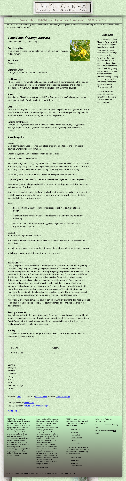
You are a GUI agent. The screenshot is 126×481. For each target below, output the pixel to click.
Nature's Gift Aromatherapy (36, 406)
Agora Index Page (28, 20)
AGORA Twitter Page (97, 20)
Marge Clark (29, 403)
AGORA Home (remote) (75, 20)
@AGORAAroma (101, 421)
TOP (19, 397)
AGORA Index (41, 397)
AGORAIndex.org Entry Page (50, 20)
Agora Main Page (63, 397)
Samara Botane (76, 438)
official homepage (13, 455)
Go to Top (12, 411)
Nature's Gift (75, 435)
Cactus (73, 440)
